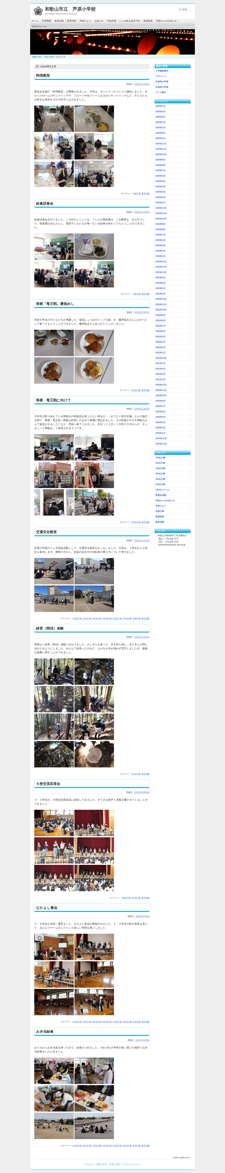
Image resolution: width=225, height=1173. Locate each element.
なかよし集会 (46, 908)
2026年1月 (160, 138)
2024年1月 (160, 256)
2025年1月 (160, 202)
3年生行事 (97, 618)
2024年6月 (160, 240)
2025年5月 (160, 181)
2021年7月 (160, 363)
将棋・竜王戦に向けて (53, 400)
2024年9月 (160, 224)
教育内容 (71, 20)
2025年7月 (160, 170)
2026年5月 (160, 117)
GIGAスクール (39, 26)
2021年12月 (161, 358)
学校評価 (111, 20)
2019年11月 (161, 444)
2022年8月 (160, 320)
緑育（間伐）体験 (50, 628)
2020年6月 (160, 411)
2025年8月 (160, 165)
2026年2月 (160, 133)
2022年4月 (160, 342)
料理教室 (43, 75)
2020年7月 (160, 406)
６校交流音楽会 (48, 784)
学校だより (85, 20)
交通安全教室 (46, 532)
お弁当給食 (45, 1031)
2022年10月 (161, 310)
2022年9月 (160, 315)
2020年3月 (160, 427)
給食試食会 (44, 203)
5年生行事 (117, 618)
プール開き (160, 92)
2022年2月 (160, 347)
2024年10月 (161, 218)
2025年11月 (161, 149)
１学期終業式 (161, 71)
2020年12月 (161, 385)
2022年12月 (161, 299)
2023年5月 (160, 288)
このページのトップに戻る (182, 1157)
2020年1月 (160, 433)
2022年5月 (160, 336)
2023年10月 (161, 272)
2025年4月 (160, 186)
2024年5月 (160, 245)
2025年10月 (161, 154)
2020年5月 (160, 417)
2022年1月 (160, 352)
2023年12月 (161, 261)
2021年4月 (160, 369)
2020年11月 (161, 390)
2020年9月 (160, 401)
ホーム (35, 20)
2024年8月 (160, 229)
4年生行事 (107, 618)
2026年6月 (160, 111)
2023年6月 (160, 283)
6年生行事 (136, 390)
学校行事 (137, 193)
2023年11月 (161, 267)
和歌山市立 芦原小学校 (70, 9)
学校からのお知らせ (166, 20)
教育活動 (59, 20)
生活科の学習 (161, 81)
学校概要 (46, 20)
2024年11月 (161, 213)
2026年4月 (160, 122)
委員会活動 (160, 495)
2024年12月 (161, 208)
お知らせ (99, 20)
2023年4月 (160, 294)
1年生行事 (77, 618)
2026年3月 (160, 127)
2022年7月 (160, 326)
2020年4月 (160, 422)
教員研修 (148, 20)
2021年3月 (160, 374)
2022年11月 (161, 304)
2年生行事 (87, 618)
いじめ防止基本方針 (129, 20)
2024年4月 (160, 251)
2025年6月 (160, 176)
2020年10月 (161, 395)
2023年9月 (160, 277)
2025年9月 (160, 159)
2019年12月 (161, 438)
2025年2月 (160, 197)
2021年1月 (160, 379)
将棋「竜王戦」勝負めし (55, 304)
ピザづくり (160, 76)
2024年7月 (160, 234)
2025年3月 (160, 192)
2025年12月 (161, 143)
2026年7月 (160, 106)
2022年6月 (160, 331)
